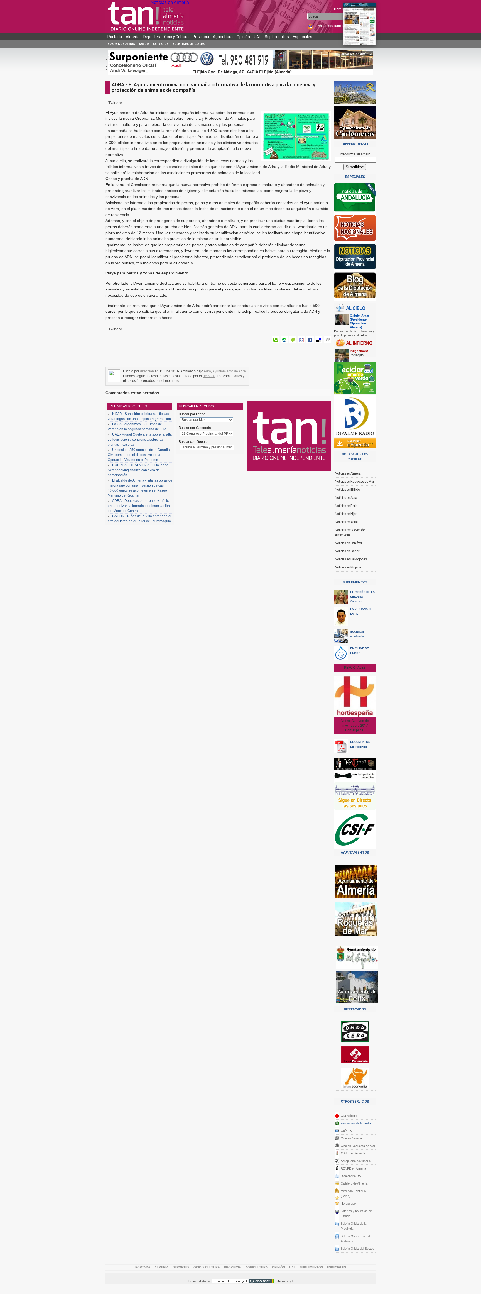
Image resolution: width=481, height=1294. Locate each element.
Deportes (151, 37)
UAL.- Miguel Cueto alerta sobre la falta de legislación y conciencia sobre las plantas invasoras (140, 439)
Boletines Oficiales (188, 44)
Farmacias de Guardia (356, 1123)
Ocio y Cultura (176, 37)
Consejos (362, 596)
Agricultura (223, 37)
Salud (144, 44)
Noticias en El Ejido (347, 489)
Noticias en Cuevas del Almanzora (350, 532)
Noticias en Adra (346, 497)
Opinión (243, 37)
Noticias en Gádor (347, 551)
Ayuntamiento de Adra (229, 371)
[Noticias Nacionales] (355, 229)
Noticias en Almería (170, 2)
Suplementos (277, 37)
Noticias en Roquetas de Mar (354, 481)
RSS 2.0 (209, 376)
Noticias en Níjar (345, 514)
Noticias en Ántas (346, 522)
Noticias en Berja (346, 506)
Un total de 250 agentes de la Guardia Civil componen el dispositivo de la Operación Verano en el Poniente (139, 455)
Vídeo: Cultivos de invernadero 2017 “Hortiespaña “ (355, 725)
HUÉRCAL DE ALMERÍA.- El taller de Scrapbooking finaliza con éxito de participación (138, 470)
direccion (147, 371)
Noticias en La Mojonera (351, 559)
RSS (310, 26)
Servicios (160, 44)
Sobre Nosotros (121, 44)
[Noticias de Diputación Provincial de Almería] (355, 257)
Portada (114, 37)
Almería (132, 37)
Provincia (201, 37)
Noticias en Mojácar (348, 567)
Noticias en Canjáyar (348, 543)
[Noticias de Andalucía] (355, 199)
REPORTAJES (354, 668)
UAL (257, 37)
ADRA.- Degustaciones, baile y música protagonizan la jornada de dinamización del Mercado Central (139, 505)
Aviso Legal (285, 1281)
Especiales (302, 37)
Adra (207, 371)
